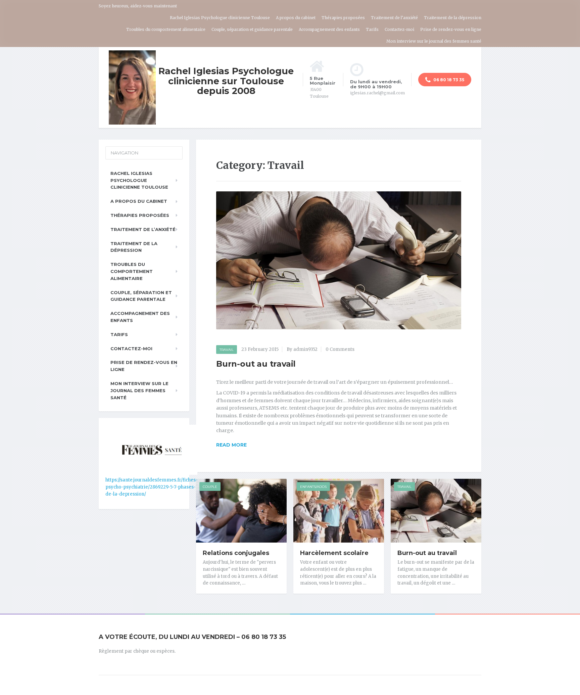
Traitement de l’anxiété (394, 17)
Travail (227, 350)
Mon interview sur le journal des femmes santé (433, 41)
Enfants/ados (313, 486)
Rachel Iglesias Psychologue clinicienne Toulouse (220, 17)
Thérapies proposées (343, 17)
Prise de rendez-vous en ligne (450, 29)
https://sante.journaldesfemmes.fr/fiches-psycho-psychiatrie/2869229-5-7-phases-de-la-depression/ (151, 487)
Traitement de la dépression (452, 17)
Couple (210, 486)
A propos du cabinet (296, 17)
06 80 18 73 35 (448, 79)
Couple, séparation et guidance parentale (252, 29)
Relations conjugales (236, 553)
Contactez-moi (399, 29)
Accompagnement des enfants (329, 29)
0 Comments (340, 349)
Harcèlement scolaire (334, 553)
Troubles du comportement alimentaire (165, 29)
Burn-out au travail (256, 364)
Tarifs (372, 29)
